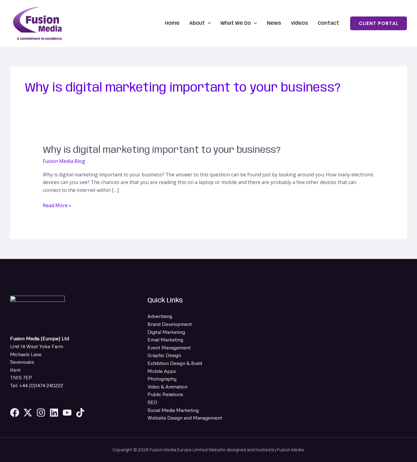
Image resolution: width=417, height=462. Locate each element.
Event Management (169, 348)
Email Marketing (165, 340)
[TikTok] (80, 412)
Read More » (57, 205)
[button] (208, 23)
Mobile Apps (161, 371)
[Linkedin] (54, 412)
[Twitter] (27, 412)
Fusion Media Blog (64, 161)
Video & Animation (167, 387)
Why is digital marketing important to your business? (162, 150)
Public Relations (165, 394)
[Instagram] (40, 412)
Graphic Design (164, 355)
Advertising (159, 316)
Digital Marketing (166, 332)
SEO (152, 402)
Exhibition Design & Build (174, 363)
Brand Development (169, 324)
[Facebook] (14, 412)
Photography (161, 379)
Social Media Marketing (173, 410)
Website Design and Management (184, 418)
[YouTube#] (67, 412)
